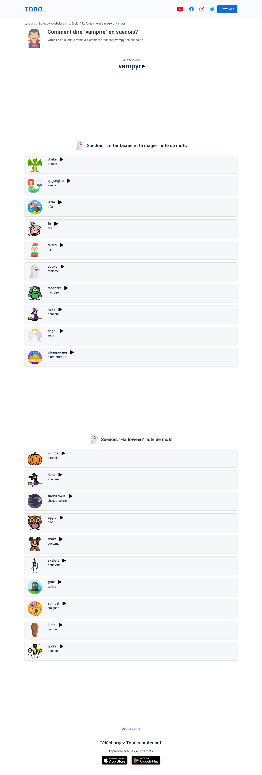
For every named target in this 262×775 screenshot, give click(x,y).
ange (51, 335)
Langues (30, 23)
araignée (53, 608)
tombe (52, 586)
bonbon (53, 651)
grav (51, 582)
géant (51, 207)
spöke (52, 266)
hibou (51, 522)
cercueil (53, 629)
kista (52, 625)
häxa (51, 309)
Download (227, 9)
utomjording (57, 352)
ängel (52, 331)
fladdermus (57, 496)
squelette (54, 565)
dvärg (52, 245)
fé (49, 224)
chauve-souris (57, 500)
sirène (52, 185)
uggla (52, 518)
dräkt (52, 539)
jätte (51, 202)
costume (53, 543)
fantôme (53, 271)
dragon (52, 164)
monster (54, 288)
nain (50, 249)
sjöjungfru (56, 181)
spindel (53, 603)
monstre (53, 292)
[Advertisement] (131, 102)
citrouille (53, 458)
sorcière (53, 314)
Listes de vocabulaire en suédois (58, 23)
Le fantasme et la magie (97, 23)
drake (52, 159)
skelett (53, 560)
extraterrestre (57, 357)
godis (52, 646)
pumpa (53, 453)
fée (50, 228)
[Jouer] (143, 66)
